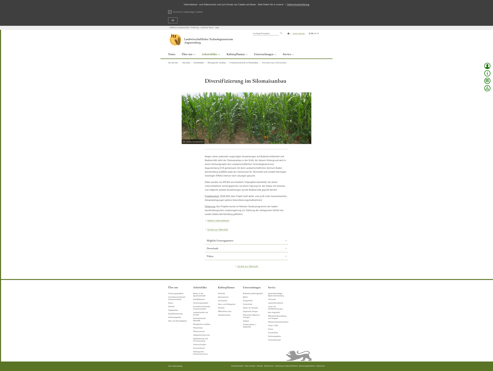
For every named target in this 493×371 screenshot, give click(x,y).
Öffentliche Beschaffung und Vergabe (277, 317)
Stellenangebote (174, 317)
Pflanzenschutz (199, 331)
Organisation (173, 310)
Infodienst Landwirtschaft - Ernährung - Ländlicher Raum (191, 27)
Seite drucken (250, 366)
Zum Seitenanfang (175, 366)
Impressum (320, 366)
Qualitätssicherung (175, 314)
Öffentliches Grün (224, 311)
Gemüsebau (222, 300)
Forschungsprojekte (175, 293)
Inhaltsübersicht (237, 366)
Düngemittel (248, 300)
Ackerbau (221, 293)
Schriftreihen (273, 333)
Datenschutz (269, 366)
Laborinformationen (275, 303)
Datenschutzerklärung (298, 4)
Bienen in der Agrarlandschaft (199, 294)
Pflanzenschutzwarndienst (278, 322)
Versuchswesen (199, 348)
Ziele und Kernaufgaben (177, 321)
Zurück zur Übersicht (217, 229)
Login (217, 27)
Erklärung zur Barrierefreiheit (286, 366)
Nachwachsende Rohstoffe (199, 319)
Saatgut (246, 321)
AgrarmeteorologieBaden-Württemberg (276, 294)
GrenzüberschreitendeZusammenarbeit (201, 307)
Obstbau (221, 308)
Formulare (272, 299)
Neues (170, 303)
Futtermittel (247, 304)
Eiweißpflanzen (199, 299)
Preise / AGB (273, 325)
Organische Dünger (250, 311)
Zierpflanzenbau (224, 315)
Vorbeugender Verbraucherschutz (200, 352)
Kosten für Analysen (250, 308)
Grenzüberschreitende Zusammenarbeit (176, 298)
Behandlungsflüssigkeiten (253, 293)
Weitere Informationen (218, 220)
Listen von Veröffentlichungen (275, 307)
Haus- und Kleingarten (226, 304)
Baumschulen (223, 297)
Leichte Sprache (298, 33)
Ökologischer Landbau (201, 324)
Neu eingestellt (274, 312)
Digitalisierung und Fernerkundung (200, 339)
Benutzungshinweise (307, 366)
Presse (270, 329)
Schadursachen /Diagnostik (249, 325)
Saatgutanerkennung (201, 335)
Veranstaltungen (274, 340)
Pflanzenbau (198, 328)
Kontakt (260, 366)
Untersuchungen (199, 344)
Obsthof (171, 306)
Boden (245, 297)
